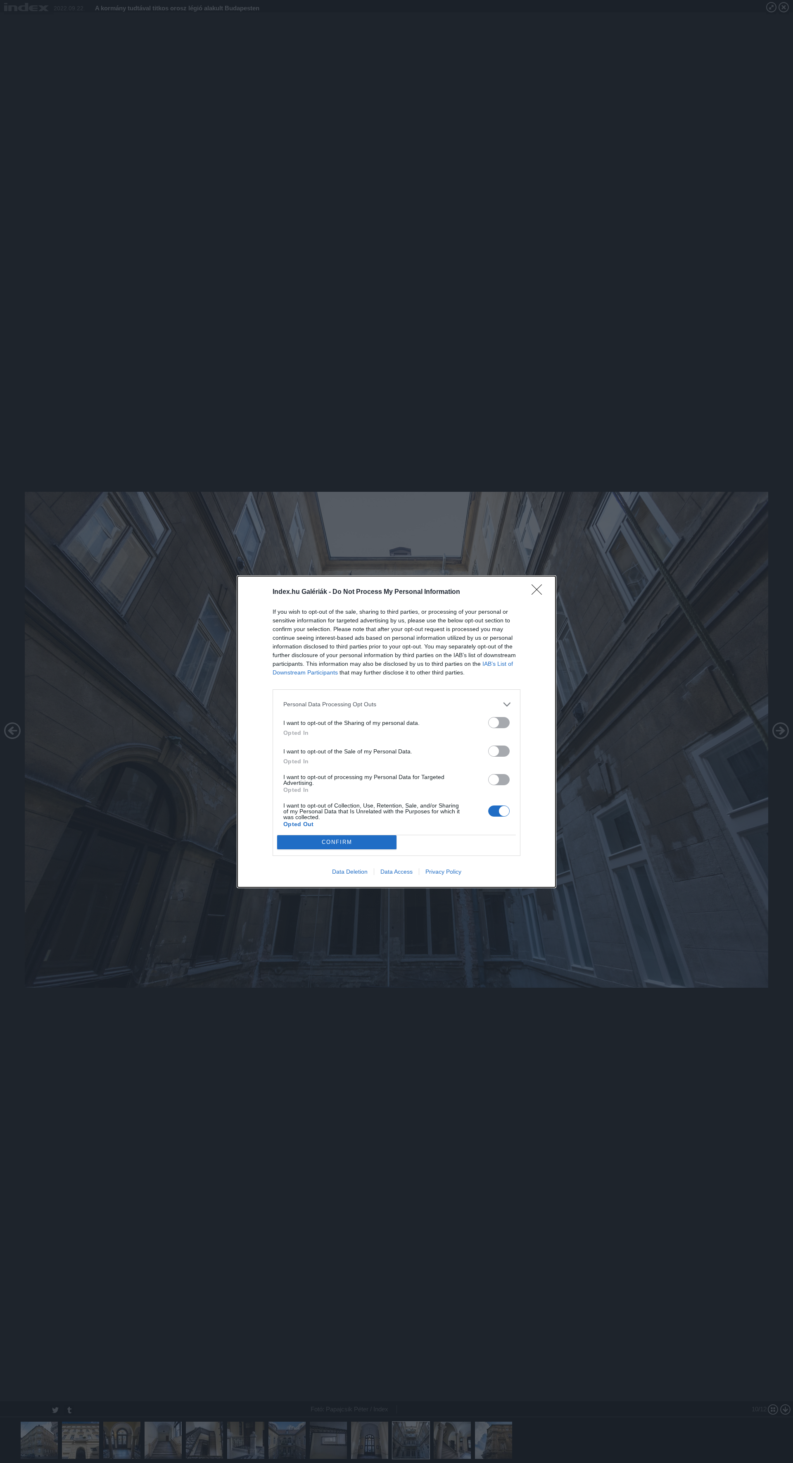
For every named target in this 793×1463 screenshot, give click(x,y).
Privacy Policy (443, 871)
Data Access (396, 871)
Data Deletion (350, 871)
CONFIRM (337, 842)
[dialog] (396, 731)
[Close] (539, 592)
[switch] (499, 722)
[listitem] (396, 704)
